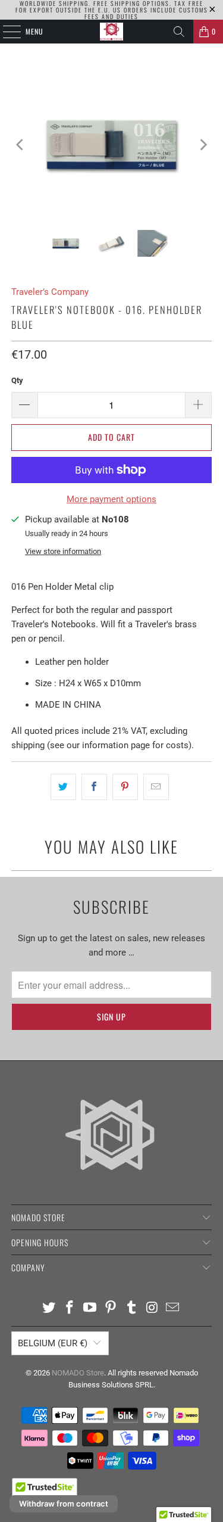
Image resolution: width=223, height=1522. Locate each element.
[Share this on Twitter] (63, 787)
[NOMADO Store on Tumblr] (131, 1308)
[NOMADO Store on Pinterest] (111, 1308)
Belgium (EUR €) (52, 1343)
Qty (17, 380)
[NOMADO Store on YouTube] (90, 1308)
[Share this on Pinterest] (125, 787)
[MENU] (5, 31)
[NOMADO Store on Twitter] (49, 1308)
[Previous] (20, 144)
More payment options (111, 499)
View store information (63, 551)
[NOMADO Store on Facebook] (69, 1308)
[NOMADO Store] (112, 31)
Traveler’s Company (50, 292)
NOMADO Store (78, 1372)
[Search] (179, 31)
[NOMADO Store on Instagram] (152, 1308)
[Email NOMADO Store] (173, 1308)
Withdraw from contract (63, 1503)
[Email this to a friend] (156, 787)
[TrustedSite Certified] (44, 1491)
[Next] (202, 144)
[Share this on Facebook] (94, 787)
